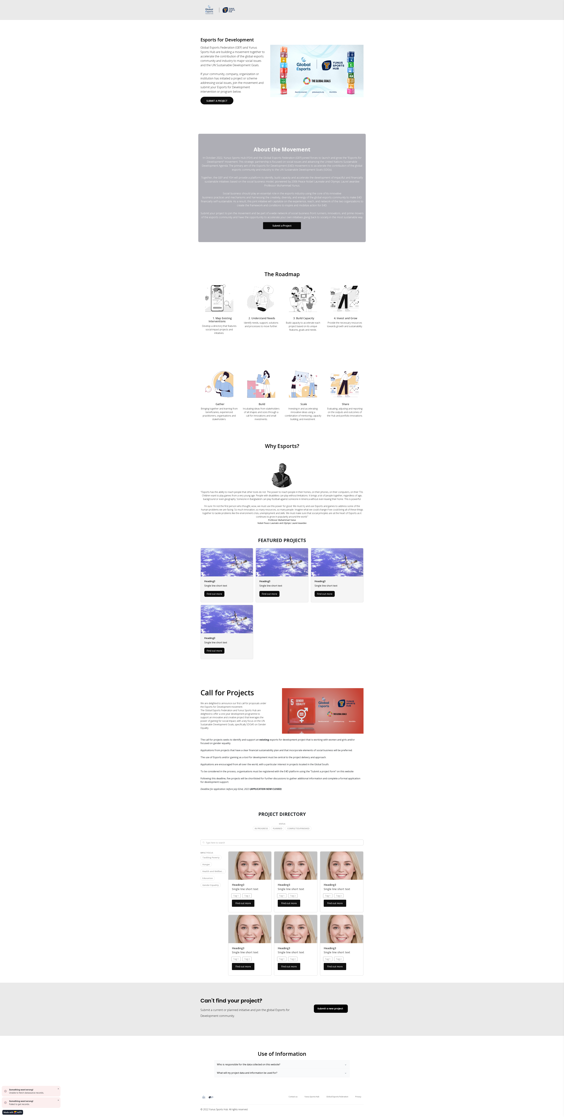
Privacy (358, 1096)
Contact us (293, 1096)
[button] (261, 828)
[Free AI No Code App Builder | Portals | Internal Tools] (12, 1112)
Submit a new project (330, 1008)
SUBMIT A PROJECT (217, 100)
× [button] (58, 1088)
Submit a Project (282, 225)
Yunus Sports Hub (311, 1096)
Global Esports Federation (337, 1096)
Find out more (214, 593)
